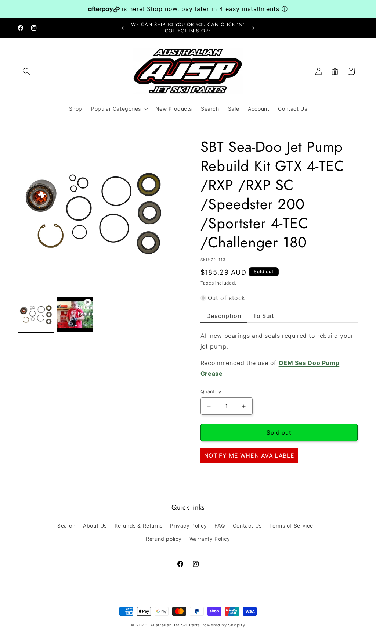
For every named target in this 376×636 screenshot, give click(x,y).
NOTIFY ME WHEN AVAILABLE (249, 455)
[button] (26, 71)
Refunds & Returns (139, 525)
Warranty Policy (209, 539)
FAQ (219, 525)
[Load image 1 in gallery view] (36, 314)
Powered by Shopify (223, 625)
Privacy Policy (188, 525)
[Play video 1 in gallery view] (75, 314)
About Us (95, 525)
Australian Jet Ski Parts (175, 625)
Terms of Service (291, 525)
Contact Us (247, 525)
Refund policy (164, 539)
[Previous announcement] (123, 28)
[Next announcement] (253, 28)
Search (66, 525)
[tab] (223, 317)
